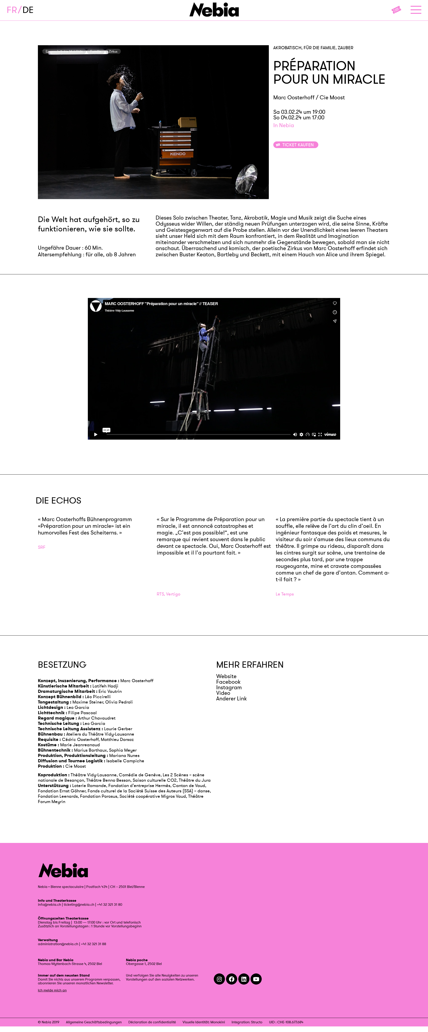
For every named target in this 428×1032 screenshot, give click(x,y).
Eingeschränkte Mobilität (64, 51)
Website (226, 676)
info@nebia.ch (49, 904)
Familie (95, 51)
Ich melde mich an (52, 990)
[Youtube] (256, 979)
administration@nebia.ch (58, 944)
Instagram (229, 687)
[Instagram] (219, 979)
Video (223, 692)
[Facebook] (231, 979)
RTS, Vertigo (168, 594)
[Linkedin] (243, 979)
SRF (41, 547)
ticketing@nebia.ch (79, 904)
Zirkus (113, 51)
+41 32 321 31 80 (109, 904)
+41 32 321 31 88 (93, 944)
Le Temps (285, 594)
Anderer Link (231, 698)
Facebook (228, 681)
